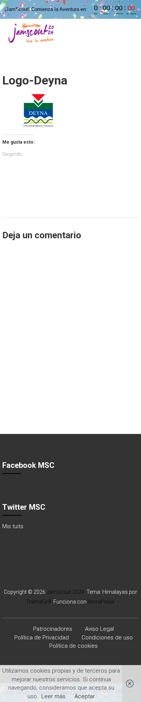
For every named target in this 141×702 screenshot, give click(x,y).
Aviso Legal (99, 628)
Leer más (53, 696)
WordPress (101, 602)
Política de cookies (73, 645)
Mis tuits (12, 526)
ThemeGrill (38, 602)
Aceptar (84, 696)
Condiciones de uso (107, 637)
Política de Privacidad (41, 637)
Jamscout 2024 (65, 592)
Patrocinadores (52, 628)
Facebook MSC (28, 465)
